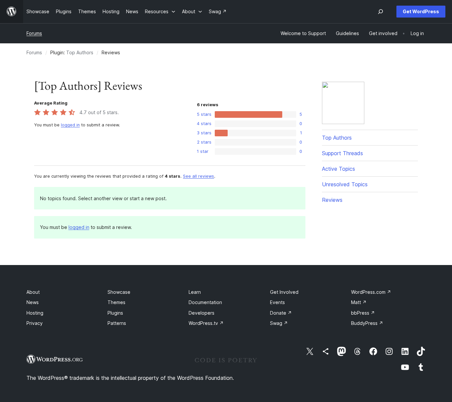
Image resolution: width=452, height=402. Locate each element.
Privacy (34, 323)
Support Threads (342, 153)
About (33, 292)
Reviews (332, 200)
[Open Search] (380, 11)
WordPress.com (371, 292)
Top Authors (79, 52)
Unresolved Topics (345, 184)
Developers (201, 313)
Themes (116, 302)
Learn (195, 292)
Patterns (117, 323)
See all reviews (198, 176)
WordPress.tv (206, 323)
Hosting (34, 313)
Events (277, 302)
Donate (281, 313)
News (32, 302)
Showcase (119, 292)
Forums (34, 33)
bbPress (363, 313)
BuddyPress (367, 323)
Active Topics (338, 168)
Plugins (115, 313)
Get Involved (284, 292)
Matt (359, 302)
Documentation (205, 302)
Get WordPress (421, 11)
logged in (70, 124)
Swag (279, 323)
